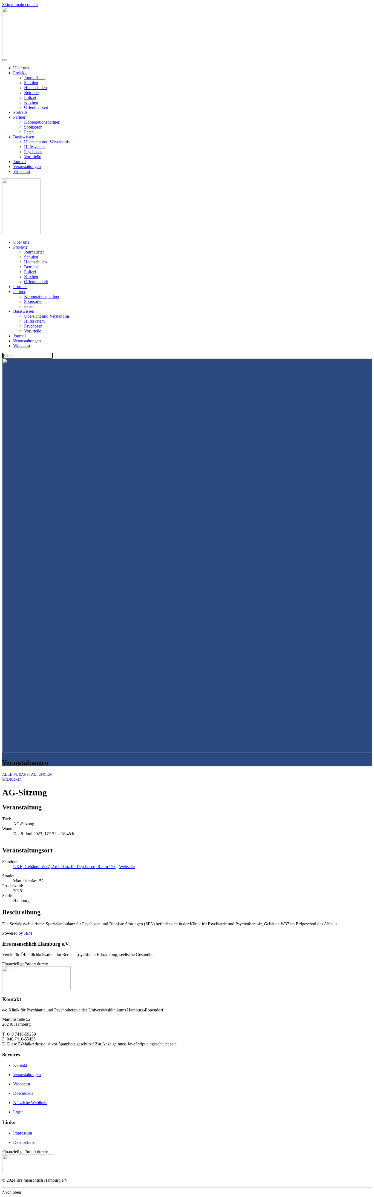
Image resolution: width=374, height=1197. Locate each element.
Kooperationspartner (41, 122)
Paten (29, 132)
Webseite (127, 866)
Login (18, 1112)
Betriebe (31, 92)
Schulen (31, 82)
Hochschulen (35, 87)
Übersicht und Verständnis (47, 142)
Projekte (20, 72)
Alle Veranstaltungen (27, 774)
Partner (19, 117)
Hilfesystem (34, 146)
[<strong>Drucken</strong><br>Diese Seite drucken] (12, 779)
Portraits (20, 112)
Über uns (21, 68)
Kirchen (31, 102)
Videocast (21, 171)
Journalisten (34, 77)
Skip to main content (20, 4)
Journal (19, 161)
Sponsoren (33, 127)
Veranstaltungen (27, 166)
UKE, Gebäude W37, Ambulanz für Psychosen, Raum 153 (64, 866)
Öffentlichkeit (36, 107)
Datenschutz (23, 1142)
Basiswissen (23, 137)
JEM (28, 933)
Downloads (23, 1093)
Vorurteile (32, 156)
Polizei (30, 97)
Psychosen (33, 151)
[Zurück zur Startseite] (18, 53)
